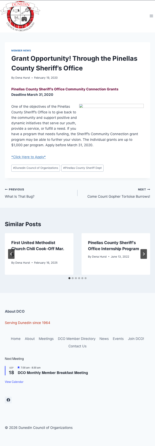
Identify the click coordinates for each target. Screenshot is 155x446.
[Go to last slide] (11, 254)
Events (118, 339)
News (104, 339)
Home (16, 339)
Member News (21, 50)
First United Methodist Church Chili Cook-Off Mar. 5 (37, 248)
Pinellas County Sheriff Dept (82, 167)
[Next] (143, 254)
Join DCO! (136, 339)
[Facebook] (8, 400)
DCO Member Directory (76, 339)
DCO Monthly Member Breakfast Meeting (53, 372)
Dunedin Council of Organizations (35, 167)
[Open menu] (151, 16)
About (30, 339)
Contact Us (77, 346)
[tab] (69, 278)
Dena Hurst (22, 77)
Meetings (46, 339)
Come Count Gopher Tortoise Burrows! (118, 193)
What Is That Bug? (20, 193)
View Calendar (14, 382)
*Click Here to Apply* (28, 157)
